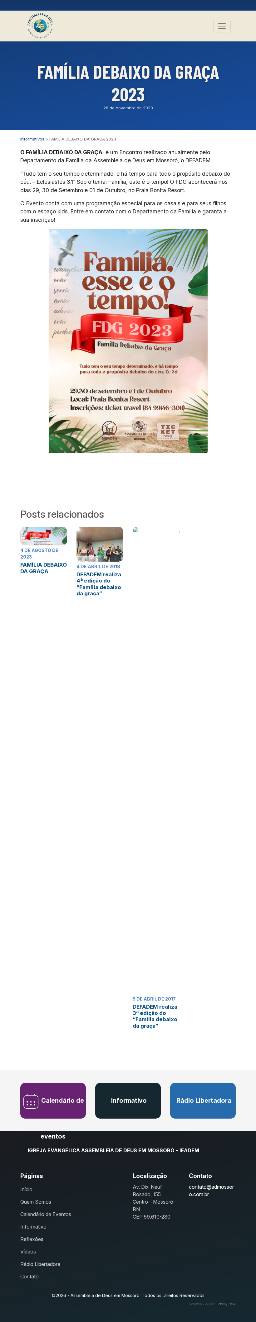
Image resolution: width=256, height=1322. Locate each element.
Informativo (128, 1100)
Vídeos (28, 1251)
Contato (29, 1276)
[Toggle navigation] (222, 26)
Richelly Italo (225, 1304)
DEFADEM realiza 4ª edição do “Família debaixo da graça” (98, 584)
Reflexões (31, 1239)
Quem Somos (35, 1202)
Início (26, 1189)
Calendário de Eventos (45, 1214)
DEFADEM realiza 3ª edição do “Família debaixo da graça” (155, 1016)
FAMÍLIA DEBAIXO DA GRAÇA (43, 568)
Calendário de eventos (62, 1108)
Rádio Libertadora (203, 1100)
